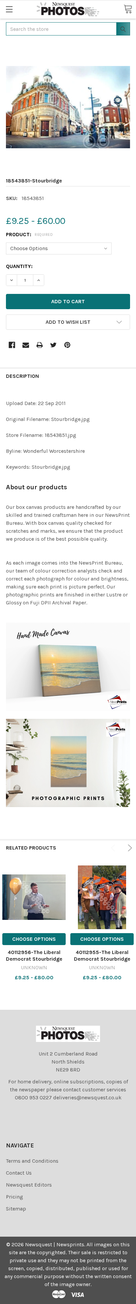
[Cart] (127, 9)
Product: (29, 234)
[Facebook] (12, 345)
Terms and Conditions (32, 1161)
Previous (114, 848)
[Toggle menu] (9, 9)
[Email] (26, 345)
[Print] (40, 345)
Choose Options (34, 939)
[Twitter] (53, 345)
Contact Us (19, 1173)
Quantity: (19, 266)
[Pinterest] (67, 345)
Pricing (14, 1197)
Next (128, 848)
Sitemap (16, 1208)
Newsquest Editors (29, 1185)
